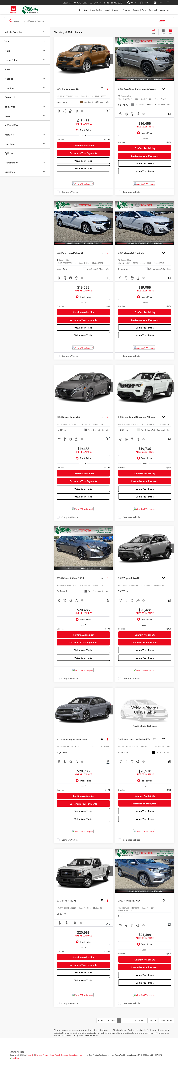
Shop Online (96, 9)
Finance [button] (126, 9)
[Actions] (107, 88)
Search (162, 20)
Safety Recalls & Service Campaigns (64, 1055)
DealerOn (30, 1055)
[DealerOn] (17, 1051)
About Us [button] (164, 9)
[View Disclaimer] (82, 111)
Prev (112, 1020)
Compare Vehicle (70, 192)
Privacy (45, 1055)
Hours (81, 1055)
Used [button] (107, 9)
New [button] (85, 9)
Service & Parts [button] (139, 9)
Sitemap (38, 1055)
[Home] (79, 9)
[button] (110, 59)
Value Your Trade (83, 160)
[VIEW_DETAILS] (144, 710)
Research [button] (153, 9)
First (102, 1020)
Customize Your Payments (83, 153)
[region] (83, 139)
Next (142, 1020)
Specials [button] (116, 9)
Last (152, 1020)
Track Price (85, 130)
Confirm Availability (83, 145)
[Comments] (108, 111)
